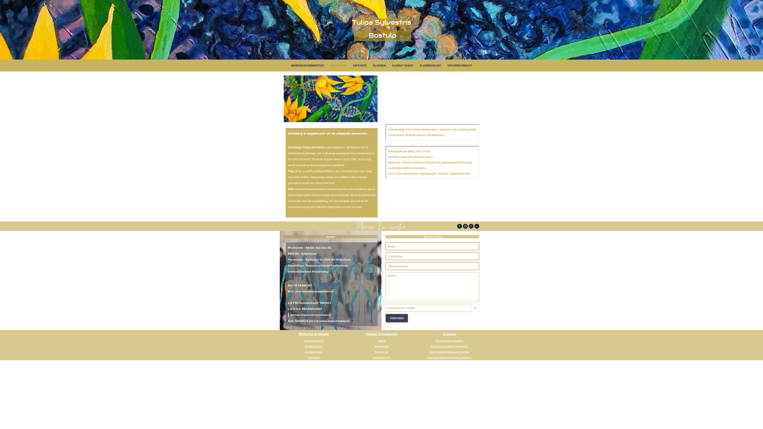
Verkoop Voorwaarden (381, 334)
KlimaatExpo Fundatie (449, 341)
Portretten (313, 357)
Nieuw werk (381, 346)
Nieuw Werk (338, 65)
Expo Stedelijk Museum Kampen (449, 352)
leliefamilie (295, 153)
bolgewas (339, 147)
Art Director (381, 352)
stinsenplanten (323, 165)
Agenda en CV (381, 357)
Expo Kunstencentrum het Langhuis (449, 357)
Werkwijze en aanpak (314, 334)
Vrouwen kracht (313, 341)
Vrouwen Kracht (459, 65)
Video (381, 341)
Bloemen (379, 65)
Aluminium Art (430, 65)
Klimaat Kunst (402, 65)
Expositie (360, 65)
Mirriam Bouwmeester (307, 65)
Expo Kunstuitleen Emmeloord (449, 346)
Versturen (397, 318)
